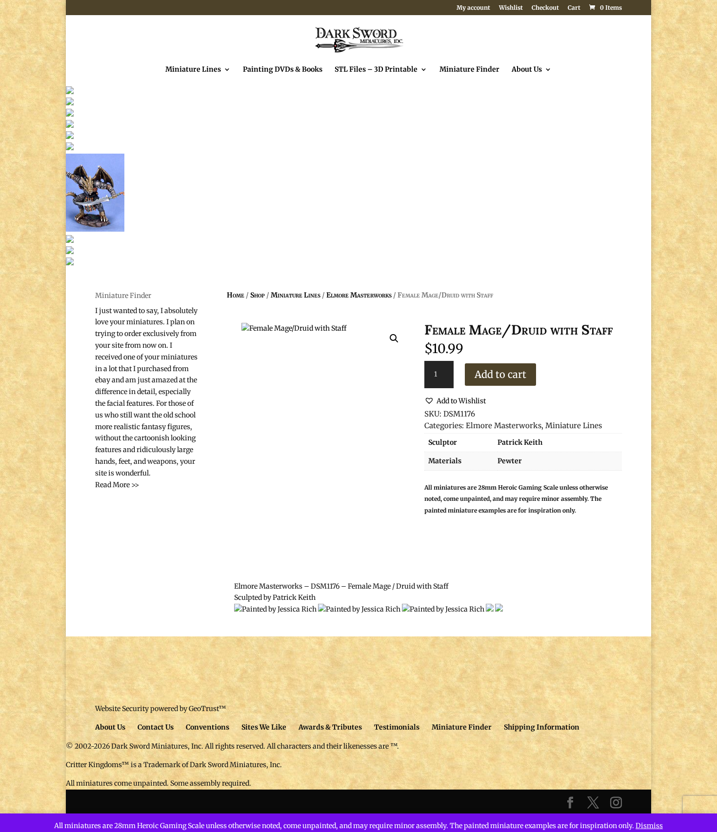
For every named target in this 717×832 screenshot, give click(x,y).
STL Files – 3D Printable (376, 70)
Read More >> (117, 484)
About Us (527, 70)
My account (473, 8)
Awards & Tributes (330, 727)
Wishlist (511, 8)
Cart (574, 8)
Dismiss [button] (649, 825)
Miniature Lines (193, 70)
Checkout (545, 8)
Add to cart (500, 374)
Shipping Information (541, 727)
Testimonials (396, 727)
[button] (394, 338)
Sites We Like (263, 727)
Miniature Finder (469, 70)
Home (235, 295)
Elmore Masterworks (359, 295)
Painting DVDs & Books (282, 70)
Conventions (207, 727)
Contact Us (156, 727)
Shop (257, 295)
